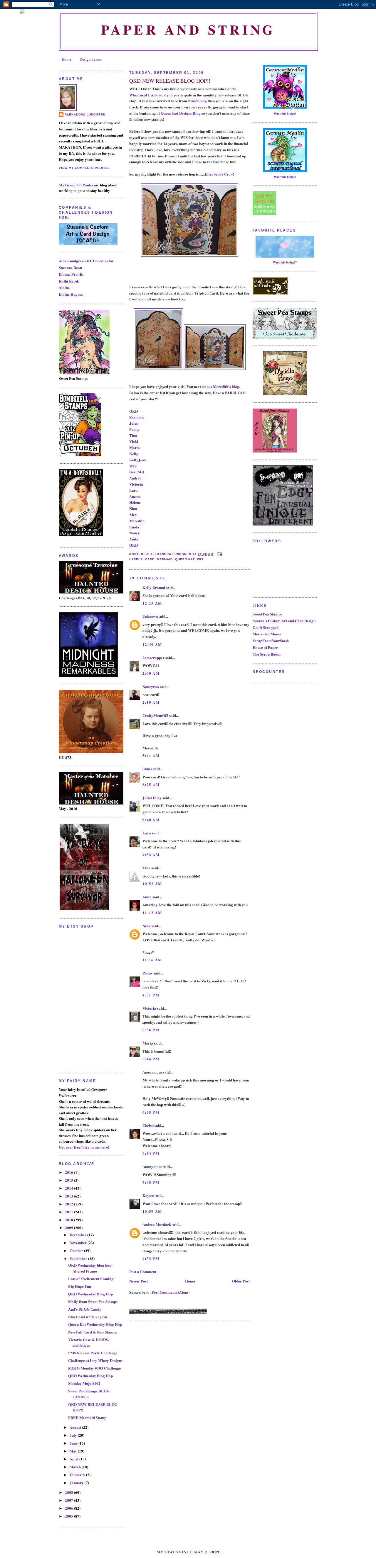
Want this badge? (285, 113)
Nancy (134, 532)
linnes (147, 768)
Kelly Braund (153, 587)
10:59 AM (152, 1211)
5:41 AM (151, 755)
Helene (135, 502)
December (78, 1234)
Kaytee (148, 1195)
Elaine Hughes (71, 294)
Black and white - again (87, 1316)
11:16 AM (152, 959)
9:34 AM (151, 854)
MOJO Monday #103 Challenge (94, 1368)
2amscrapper (153, 657)
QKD (133, 411)
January (77, 1482)
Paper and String (188, 29)
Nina (133, 508)
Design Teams (91, 59)
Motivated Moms (267, 634)
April (74, 1459)
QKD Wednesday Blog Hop (90, 1294)
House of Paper (265, 647)
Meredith (220, 386)
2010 (69, 1219)
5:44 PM (150, 1059)
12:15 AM (152, 603)
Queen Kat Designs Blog (181, 113)
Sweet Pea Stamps (267, 614)
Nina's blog (197, 100)
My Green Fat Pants (75, 185)
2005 (69, 1516)
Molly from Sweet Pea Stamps (93, 1301)
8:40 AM (151, 819)
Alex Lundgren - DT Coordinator (86, 260)
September (79, 1258)
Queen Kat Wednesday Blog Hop (95, 1324)
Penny (134, 429)
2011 (69, 1212)
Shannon (136, 417)
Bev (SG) (136, 471)
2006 (69, 1508)
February (78, 1474)
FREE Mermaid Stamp (87, 1417)
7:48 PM (150, 1182)
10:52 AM (152, 883)
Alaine (64, 287)
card (150, 559)
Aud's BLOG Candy (84, 1309)
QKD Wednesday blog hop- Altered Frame (90, 1268)
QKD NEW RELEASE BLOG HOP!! (169, 80)
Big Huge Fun (79, 1286)
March (76, 1466)
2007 (69, 1500)
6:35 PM (150, 1112)
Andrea (135, 478)
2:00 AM (151, 673)
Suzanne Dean (70, 267)
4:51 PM (150, 995)
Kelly (133, 453)
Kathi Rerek (69, 281)
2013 (69, 1196)
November (79, 1242)
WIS (184, 137)
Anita (133, 539)
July (74, 1435)
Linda (134, 527)
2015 (69, 1180)
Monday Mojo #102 (84, 1383)
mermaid (165, 559)
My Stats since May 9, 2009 (188, 1551)
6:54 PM (150, 1153)
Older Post (241, 1281)
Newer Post (138, 1281)
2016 (69, 1172)
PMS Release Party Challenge (93, 1352)
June (74, 1443)
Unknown (150, 616)
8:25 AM (151, 784)
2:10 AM (151, 702)
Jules (133, 423)
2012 (69, 1204)
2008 (69, 1492)
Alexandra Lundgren (85, 114)
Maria (134, 447)
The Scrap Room (267, 654)
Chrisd (148, 1125)
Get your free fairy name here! (84, 1147)
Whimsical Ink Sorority (149, 95)
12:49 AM (152, 644)
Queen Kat (184, 559)
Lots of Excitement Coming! (91, 1278)
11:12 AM (152, 912)
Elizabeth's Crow (219, 174)
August (76, 1427)
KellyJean (137, 459)
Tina (133, 435)
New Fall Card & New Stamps (92, 1332)
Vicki (133, 441)
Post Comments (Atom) (170, 1292)
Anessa (135, 496)
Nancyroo (150, 686)
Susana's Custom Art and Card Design (284, 620)
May (74, 1451)
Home (66, 59)
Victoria (136, 484)
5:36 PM (150, 1030)
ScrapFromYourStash (271, 640)
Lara (133, 490)
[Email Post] (219, 554)
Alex (133, 514)
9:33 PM (150, 1258)
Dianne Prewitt (71, 274)
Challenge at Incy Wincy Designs (95, 1360)
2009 (69, 1227)
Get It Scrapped (265, 627)
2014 (69, 1188)
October (77, 1250)
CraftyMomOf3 (155, 715)
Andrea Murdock (156, 1224)
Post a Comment (142, 1271)
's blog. (234, 386)
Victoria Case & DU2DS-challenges (88, 1342)
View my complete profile (84, 167)
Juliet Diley (152, 797)
